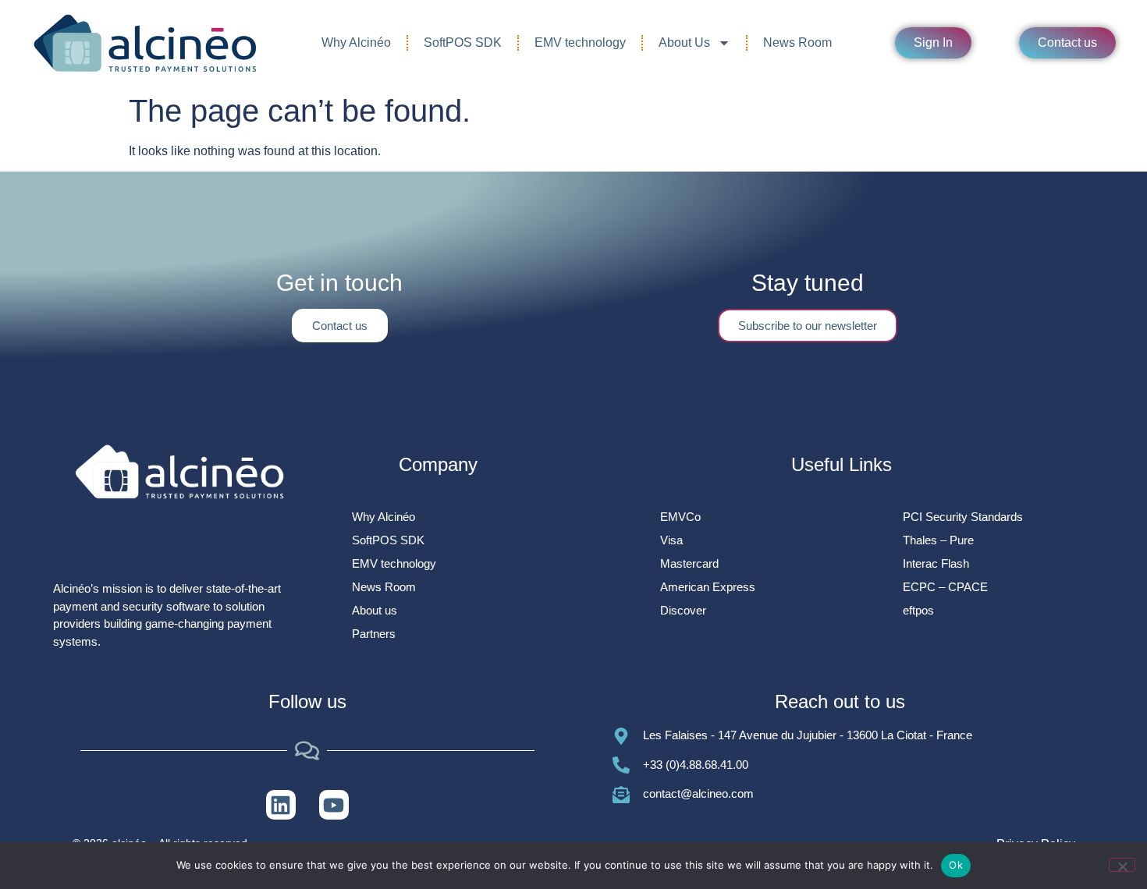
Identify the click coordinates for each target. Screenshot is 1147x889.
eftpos (918, 610)
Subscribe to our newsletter (807, 325)
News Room (797, 42)
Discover (683, 610)
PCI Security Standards (963, 516)
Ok (956, 865)
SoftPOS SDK (463, 42)
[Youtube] (334, 805)
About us (374, 610)
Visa (671, 540)
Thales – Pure (938, 540)
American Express (707, 586)
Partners (374, 633)
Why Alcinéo (356, 42)
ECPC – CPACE (945, 586)
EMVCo (680, 516)
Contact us (340, 325)
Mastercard (689, 563)
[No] (1122, 865)
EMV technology (580, 42)
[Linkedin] (281, 805)
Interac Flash (936, 563)
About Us (684, 42)
